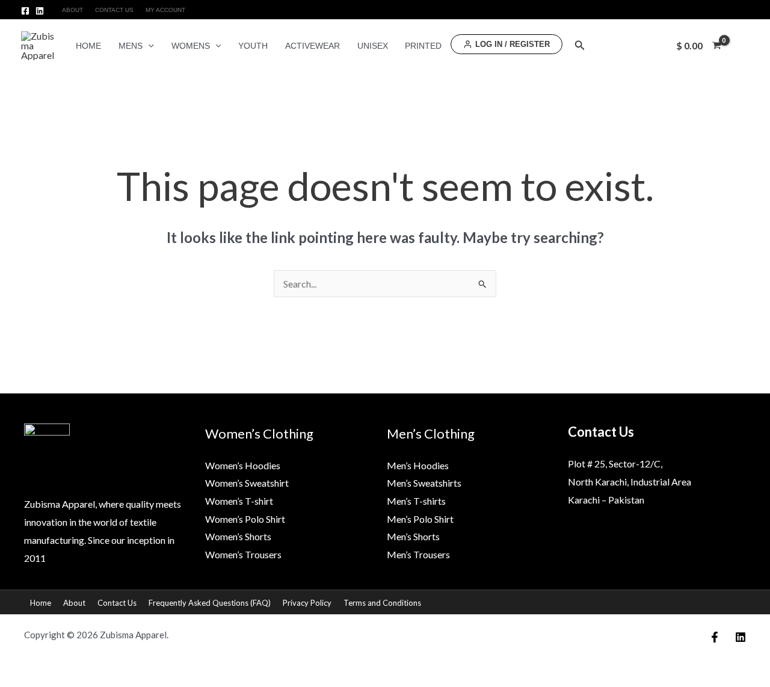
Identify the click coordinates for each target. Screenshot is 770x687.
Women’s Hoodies (242, 465)
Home (88, 46)
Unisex (372, 46)
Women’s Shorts (238, 536)
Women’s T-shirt (239, 501)
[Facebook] (25, 11)
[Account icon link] (743, 45)
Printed (423, 46)
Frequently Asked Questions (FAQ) (210, 603)
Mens (131, 46)
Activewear (312, 46)
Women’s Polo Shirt (245, 519)
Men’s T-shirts (416, 501)
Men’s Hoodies (418, 465)
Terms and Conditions (382, 603)
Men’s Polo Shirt (420, 519)
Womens (190, 46)
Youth (253, 46)
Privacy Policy (307, 603)
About (72, 10)
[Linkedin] (39, 11)
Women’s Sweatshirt (247, 482)
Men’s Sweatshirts (424, 482)
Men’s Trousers (418, 554)
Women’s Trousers (243, 554)
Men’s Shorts (413, 536)
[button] (148, 46)
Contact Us (114, 10)
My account (165, 10)
